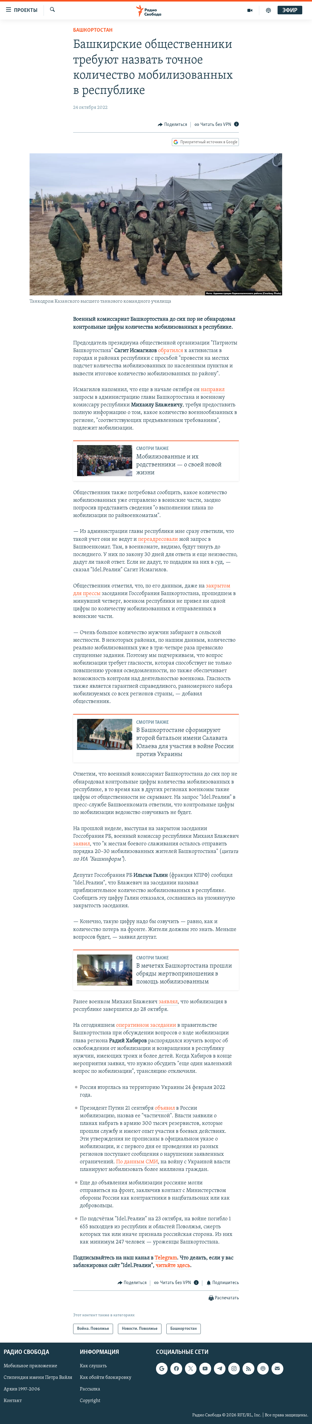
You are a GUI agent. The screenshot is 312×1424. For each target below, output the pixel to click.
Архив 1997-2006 (22, 1389)
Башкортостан (92, 30)
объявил (165, 1108)
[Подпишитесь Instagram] (234, 1368)
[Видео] (250, 10)
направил (213, 390)
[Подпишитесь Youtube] (205, 1368)
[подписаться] (277, 1368)
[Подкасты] (263, 1368)
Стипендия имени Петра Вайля (38, 1377)
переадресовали (158, 539)
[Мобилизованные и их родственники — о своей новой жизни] (104, 460)
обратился (170, 351)
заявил (81, 844)
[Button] (172, 125)
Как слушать (93, 1366)
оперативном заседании (146, 1025)
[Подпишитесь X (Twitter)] (191, 1368)
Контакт (13, 1401)
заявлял (168, 1002)
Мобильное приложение (30, 1366)
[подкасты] (268, 10)
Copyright (90, 1401)
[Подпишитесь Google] (162, 1368)
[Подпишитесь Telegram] (219, 1368)
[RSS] (248, 1368)
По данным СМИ (137, 1162)
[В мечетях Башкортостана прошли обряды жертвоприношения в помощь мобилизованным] (104, 970)
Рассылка (90, 1389)
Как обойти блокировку (105, 1377)
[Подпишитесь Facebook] (176, 1368)
